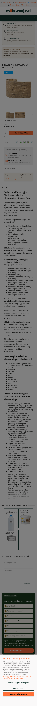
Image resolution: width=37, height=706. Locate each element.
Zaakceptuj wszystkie (18, 694)
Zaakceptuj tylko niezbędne (18, 683)
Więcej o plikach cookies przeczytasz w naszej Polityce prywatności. (17, 677)
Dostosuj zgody (18, 688)
